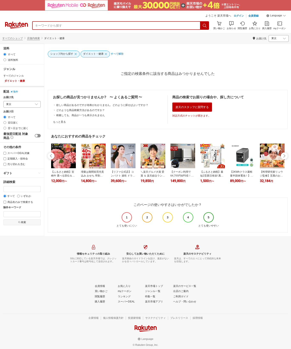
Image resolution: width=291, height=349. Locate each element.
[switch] (38, 135)
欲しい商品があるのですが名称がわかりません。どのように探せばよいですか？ (102, 105)
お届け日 (8, 111)
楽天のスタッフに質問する (192, 107)
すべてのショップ (12, 38)
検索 (23, 222)
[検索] (204, 25)
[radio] (4, 54)
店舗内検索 (33, 38)
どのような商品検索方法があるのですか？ (80, 110)
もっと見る (59, 121)
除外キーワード (12, 207)
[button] (276, 16)
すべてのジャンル (13, 75)
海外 (15, 91)
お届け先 (8, 97)
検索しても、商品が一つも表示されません (80, 115)
